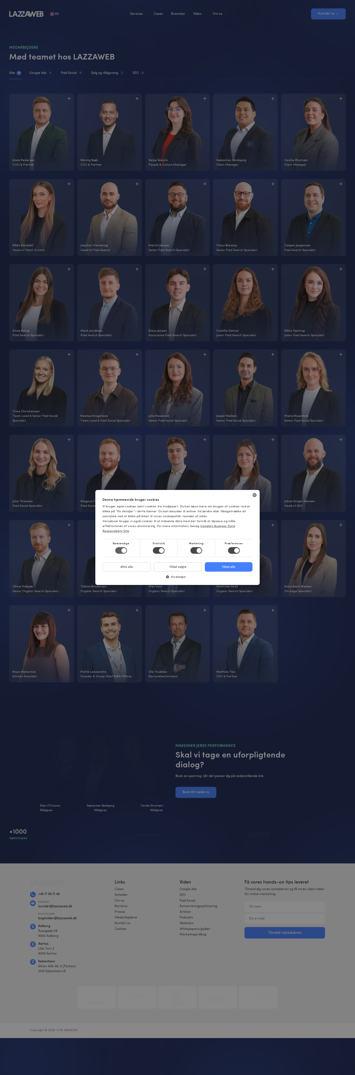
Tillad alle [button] (228, 567)
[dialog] (177, 537)
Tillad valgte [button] (177, 567)
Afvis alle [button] (126, 567)
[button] (177, 578)
